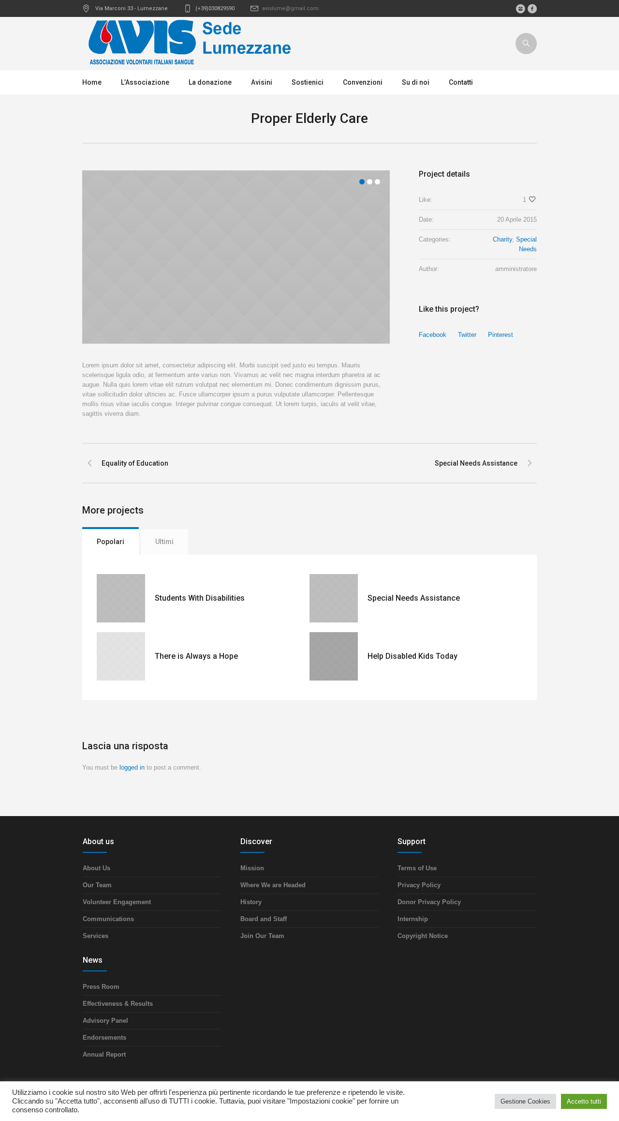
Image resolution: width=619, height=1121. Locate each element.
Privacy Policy (419, 885)
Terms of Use (417, 868)
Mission (252, 868)
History (251, 902)
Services (95, 935)
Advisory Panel (105, 1020)
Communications (108, 919)
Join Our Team (262, 935)
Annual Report (104, 1054)
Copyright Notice (423, 935)
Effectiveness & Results (118, 1003)
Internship (413, 919)
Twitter (467, 334)
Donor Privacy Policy (429, 902)
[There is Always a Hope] (121, 656)
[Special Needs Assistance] (334, 598)
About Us (96, 868)
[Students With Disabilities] (121, 598)
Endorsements (104, 1037)
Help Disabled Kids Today (412, 656)
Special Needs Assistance (476, 463)
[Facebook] (532, 9)
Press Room (101, 986)
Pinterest (500, 334)
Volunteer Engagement (117, 902)
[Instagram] (520, 9)
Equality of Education (135, 463)
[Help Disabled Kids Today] (334, 656)
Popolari (110, 541)
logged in (132, 767)
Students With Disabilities (200, 598)
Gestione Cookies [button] (525, 1101)
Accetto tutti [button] (584, 1101)
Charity (502, 239)
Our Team (97, 885)
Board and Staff (263, 919)
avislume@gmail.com (290, 8)
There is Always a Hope (196, 656)
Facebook (432, 334)
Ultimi (164, 541)
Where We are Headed (273, 885)
